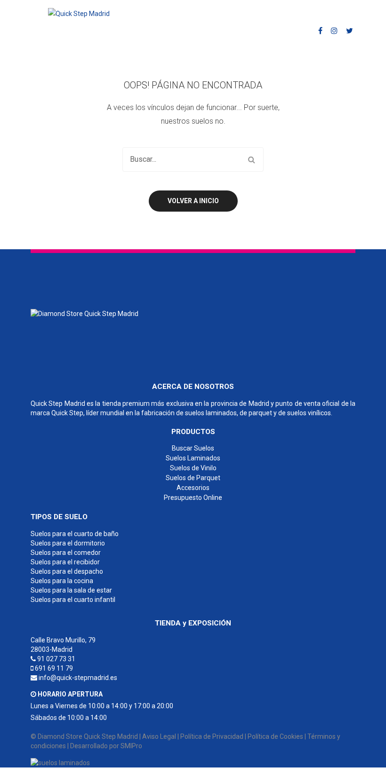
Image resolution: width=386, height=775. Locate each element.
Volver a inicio (193, 201)
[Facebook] (320, 30)
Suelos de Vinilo (193, 468)
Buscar (251, 159)
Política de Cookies (275, 736)
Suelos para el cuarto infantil (73, 599)
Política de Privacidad (211, 736)
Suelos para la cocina (62, 581)
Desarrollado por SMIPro (106, 746)
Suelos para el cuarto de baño (75, 534)
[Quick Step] (84, 313)
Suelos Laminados (193, 458)
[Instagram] (334, 30)
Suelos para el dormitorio (68, 543)
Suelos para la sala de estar (71, 590)
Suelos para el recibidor (65, 562)
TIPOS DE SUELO (59, 517)
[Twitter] (349, 30)
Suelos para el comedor (66, 552)
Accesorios (193, 487)
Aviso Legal (159, 736)
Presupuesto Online (193, 497)
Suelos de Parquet (193, 478)
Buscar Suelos (193, 448)
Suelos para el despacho (67, 571)
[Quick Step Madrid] (79, 13)
